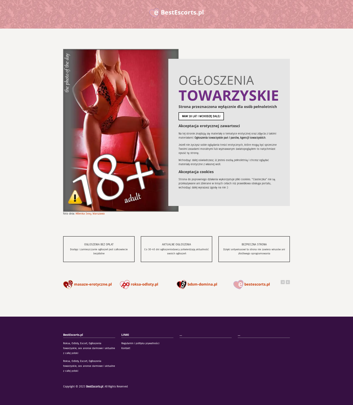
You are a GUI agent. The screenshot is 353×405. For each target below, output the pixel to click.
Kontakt (125, 348)
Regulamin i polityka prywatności (140, 343)
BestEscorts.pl (94, 386)
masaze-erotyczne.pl (92, 284)
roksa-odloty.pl (144, 284)
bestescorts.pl (256, 284)
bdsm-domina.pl (202, 284)
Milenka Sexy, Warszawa (90, 213)
